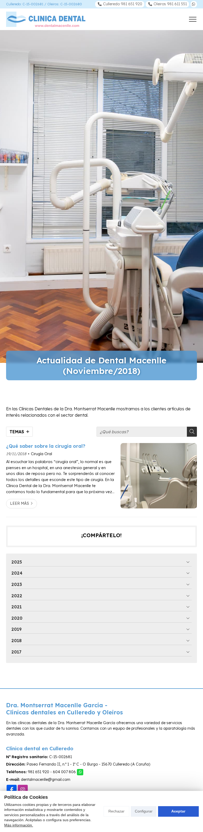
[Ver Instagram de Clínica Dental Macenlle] (23, 790)
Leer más (19, 503)
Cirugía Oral (41, 453)
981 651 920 (38, 772)
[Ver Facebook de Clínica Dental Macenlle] (12, 790)
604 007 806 (64, 772)
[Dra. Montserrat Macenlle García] (45, 19)
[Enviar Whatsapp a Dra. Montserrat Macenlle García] (194, 4)
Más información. (18, 825)
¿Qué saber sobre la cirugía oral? (45, 446)
